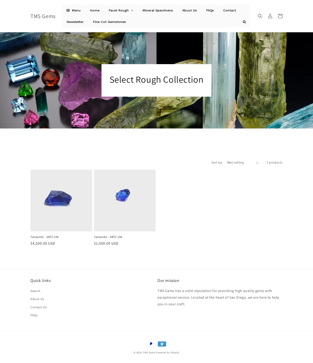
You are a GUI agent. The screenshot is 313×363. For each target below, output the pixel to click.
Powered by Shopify (167, 352)
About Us (37, 299)
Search (35, 291)
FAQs (34, 315)
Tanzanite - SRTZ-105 (44, 237)
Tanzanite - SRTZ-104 (108, 237)
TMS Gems (149, 352)
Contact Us (38, 307)
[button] (260, 16)
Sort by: (216, 162)
